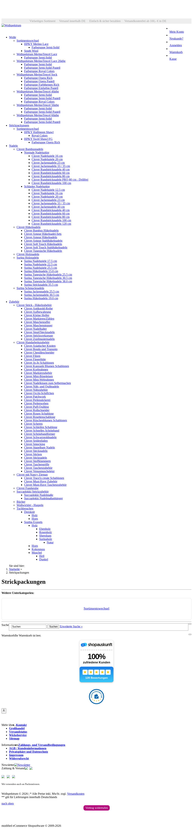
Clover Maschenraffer (37, 322)
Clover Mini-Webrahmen (39, 379)
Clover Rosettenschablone (39, 417)
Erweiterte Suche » (71, 626)
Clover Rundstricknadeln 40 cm (51, 169)
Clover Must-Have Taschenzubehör (45, 484)
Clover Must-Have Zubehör (40, 481)
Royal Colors (39, 135)
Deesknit (29, 511)
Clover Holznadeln (28, 254)
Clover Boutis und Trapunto (40, 349)
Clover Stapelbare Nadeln (39, 447)
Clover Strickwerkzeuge (38, 335)
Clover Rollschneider (36, 410)
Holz (35, 515)
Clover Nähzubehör (36, 389)
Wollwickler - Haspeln (30, 505)
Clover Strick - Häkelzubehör (34, 305)
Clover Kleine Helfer (36, 315)
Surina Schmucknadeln (30, 288)
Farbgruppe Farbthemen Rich (41, 84)
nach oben (8, 803)
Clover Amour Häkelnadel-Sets (42, 233)
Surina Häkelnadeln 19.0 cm (41, 298)
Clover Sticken (33, 454)
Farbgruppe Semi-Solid (45, 47)
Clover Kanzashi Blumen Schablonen (46, 366)
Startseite (14, 569)
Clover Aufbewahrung (37, 311)
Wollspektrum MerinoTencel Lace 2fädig (41, 61)
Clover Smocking (34, 444)
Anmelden (175, 45)
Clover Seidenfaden (36, 440)
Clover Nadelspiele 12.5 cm (48, 189)
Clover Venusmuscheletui (39, 471)
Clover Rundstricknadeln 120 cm (51, 223)
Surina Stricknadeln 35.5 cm (41, 284)
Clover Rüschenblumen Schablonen (45, 420)
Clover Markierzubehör (38, 372)
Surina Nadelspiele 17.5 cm (40, 261)
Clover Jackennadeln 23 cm (48, 162)
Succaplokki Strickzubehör (33, 491)
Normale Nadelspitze (36, 152)
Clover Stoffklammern (37, 461)
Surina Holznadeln (28, 257)
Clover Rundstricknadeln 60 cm (51, 172)
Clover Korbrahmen (36, 369)
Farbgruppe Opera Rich (38, 77)
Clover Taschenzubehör (38, 467)
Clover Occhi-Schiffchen (39, 393)
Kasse (173, 58)
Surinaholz (45, 539)
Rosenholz (45, 532)
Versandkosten (75, 793)
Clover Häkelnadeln (29, 227)
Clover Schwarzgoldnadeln (40, 437)
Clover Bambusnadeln (30, 149)
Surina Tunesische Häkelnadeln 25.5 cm (48, 274)
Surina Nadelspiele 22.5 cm (40, 264)
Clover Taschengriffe (36, 464)
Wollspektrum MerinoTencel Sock (37, 74)
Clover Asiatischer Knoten (40, 345)
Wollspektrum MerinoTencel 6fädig (38, 115)
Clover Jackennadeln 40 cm (48, 206)
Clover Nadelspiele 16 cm (47, 155)
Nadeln (13, 145)
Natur (50, 542)
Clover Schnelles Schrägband (41, 430)
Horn (35, 518)
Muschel (37, 552)
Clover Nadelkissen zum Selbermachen (47, 383)
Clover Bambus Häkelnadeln (41, 230)
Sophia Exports (33, 522)
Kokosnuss (38, 549)
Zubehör (14, 301)
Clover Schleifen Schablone (40, 427)
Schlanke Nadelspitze (37, 186)
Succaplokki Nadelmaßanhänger (43, 498)
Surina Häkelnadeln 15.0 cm (41, 271)
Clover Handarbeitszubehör (33, 342)
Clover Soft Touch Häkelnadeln (43, 244)
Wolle (12, 37)
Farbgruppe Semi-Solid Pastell (42, 67)
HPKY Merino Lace (36, 44)
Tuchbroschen (25, 508)
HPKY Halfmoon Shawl (39, 132)
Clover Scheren (33, 423)
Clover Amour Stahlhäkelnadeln (43, 240)
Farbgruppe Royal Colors (39, 71)
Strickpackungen (19, 125)
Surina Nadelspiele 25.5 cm (40, 267)
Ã (4, 710)
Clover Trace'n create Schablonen (44, 478)
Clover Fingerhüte (35, 359)
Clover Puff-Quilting (36, 406)
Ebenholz (45, 528)
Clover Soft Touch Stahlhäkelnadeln (45, 247)
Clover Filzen (32, 356)
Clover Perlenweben (36, 403)
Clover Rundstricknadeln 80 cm (51, 176)
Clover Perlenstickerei (37, 400)
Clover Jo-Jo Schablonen (39, 362)
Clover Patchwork (35, 396)
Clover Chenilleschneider (39, 352)
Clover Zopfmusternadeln (39, 339)
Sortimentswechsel (28, 40)
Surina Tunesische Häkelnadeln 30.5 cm (48, 278)
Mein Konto (176, 31)
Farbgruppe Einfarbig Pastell (41, 88)
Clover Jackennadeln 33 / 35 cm (51, 166)
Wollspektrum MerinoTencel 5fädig (38, 105)
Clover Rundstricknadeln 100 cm (51, 183)
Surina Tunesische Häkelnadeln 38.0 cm (48, 281)
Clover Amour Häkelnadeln (40, 237)
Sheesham (45, 535)
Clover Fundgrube (27, 488)
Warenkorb (176, 52)
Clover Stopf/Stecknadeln (39, 332)
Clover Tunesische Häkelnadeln (43, 250)
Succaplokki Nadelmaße (38, 495)
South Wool (31, 50)
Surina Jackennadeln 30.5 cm (41, 294)
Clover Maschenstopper (38, 325)
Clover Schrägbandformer (39, 434)
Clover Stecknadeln (35, 450)
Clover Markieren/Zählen (39, 318)
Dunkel (43, 559)
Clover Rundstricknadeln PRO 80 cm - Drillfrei (60, 179)
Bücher (21, 501)
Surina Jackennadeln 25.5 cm (41, 291)
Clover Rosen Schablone (39, 413)
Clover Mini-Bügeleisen (38, 376)
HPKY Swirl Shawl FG (38, 139)
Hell (41, 556)
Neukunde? (176, 38)
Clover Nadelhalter (35, 328)
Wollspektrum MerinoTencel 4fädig (38, 91)
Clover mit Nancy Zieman (32, 474)
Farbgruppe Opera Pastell (39, 81)
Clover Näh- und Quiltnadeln (41, 386)
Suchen (53, 626)
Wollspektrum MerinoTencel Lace (37, 54)
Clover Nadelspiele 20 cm (47, 159)
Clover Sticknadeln (35, 457)
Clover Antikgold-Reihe (38, 308)
